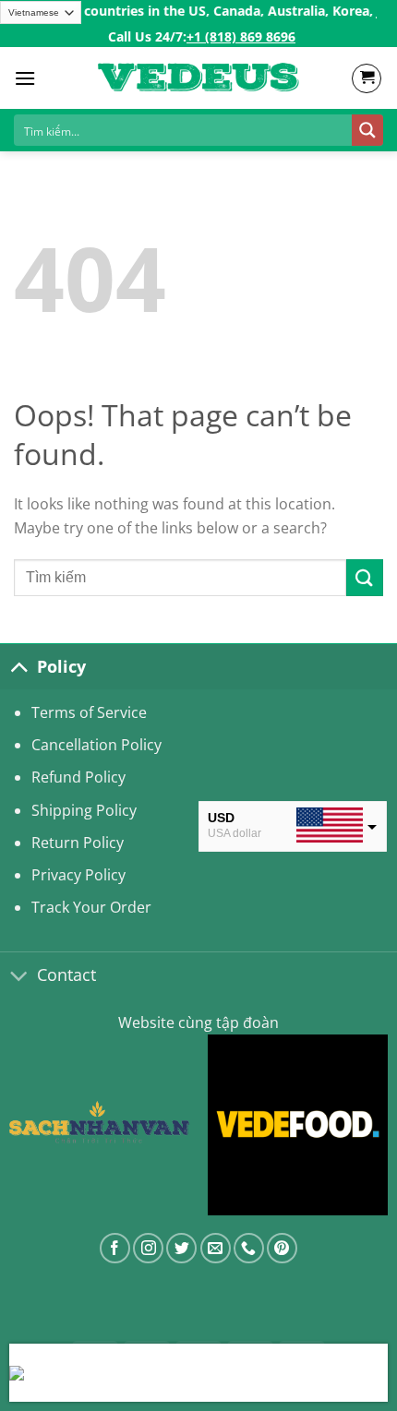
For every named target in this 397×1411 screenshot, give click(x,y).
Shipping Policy (84, 810)
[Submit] (364, 577)
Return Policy (77, 842)
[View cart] (366, 78)
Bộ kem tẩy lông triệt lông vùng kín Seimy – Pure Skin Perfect (222, 1374)
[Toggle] (18, 666)
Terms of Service (89, 712)
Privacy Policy (78, 875)
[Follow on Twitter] (181, 1248)
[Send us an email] (215, 1248)
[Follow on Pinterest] (282, 1248)
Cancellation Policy (96, 745)
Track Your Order (91, 907)
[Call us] (249, 1248)
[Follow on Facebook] (115, 1248)
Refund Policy (78, 777)
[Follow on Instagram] (148, 1248)
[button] (25, 78)
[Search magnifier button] (367, 130)
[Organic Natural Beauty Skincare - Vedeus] (198, 79)
